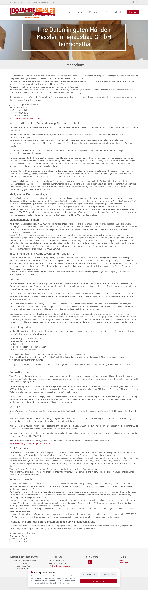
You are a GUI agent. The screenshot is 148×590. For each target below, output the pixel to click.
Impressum (123, 563)
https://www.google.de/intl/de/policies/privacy (29, 443)
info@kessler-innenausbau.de (42, 2)
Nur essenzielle (89, 575)
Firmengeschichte (113, 12)
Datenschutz (123, 560)
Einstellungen (109, 575)
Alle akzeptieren (99, 581)
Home (69, 12)
